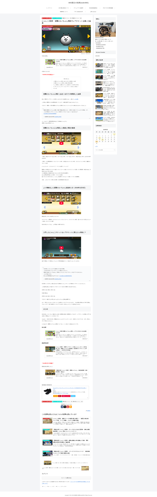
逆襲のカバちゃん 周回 (67, 18)
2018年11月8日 (58, 116)
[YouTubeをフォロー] (68, 407)
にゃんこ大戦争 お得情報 (47, 18)
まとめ (55, 88)
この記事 (76, 99)
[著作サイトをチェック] (62, 407)
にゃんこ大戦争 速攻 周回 (57, 18)
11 (99, 137)
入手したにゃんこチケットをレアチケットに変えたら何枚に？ (66, 86)
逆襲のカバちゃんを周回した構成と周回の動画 (63, 83)
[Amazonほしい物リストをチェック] (70, 407)
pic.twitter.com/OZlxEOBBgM (50, 113)
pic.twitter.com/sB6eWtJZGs (66, 275)
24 (96, 141)
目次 (65, 78)
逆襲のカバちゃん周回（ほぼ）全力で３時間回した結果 (65, 81)
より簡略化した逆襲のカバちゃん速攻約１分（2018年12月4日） (66, 84)
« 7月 (96, 146)
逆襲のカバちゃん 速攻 (77, 18)
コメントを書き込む (66, 477)
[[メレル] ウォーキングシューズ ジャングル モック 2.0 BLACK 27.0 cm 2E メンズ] (48, 391)
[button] (114, 150)
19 (102, 139)
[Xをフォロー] (65, 407)
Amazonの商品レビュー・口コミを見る (61, 393)
